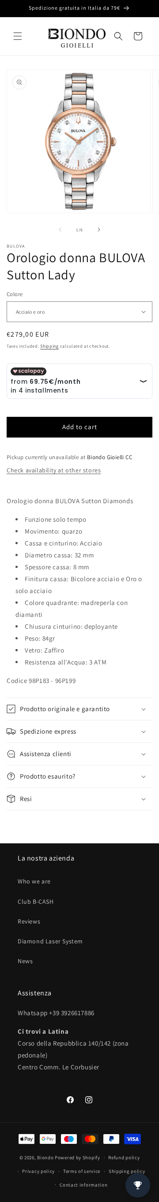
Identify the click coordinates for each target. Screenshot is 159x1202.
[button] (17, 36)
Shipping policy (127, 1171)
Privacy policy (38, 1171)
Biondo (45, 1157)
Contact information (83, 1185)
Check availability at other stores (54, 470)
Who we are (34, 881)
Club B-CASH (36, 901)
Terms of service (81, 1171)
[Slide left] (60, 229)
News (25, 961)
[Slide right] (99, 229)
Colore (15, 294)
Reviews (29, 921)
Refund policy (124, 1157)
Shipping (49, 346)
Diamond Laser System (50, 941)
